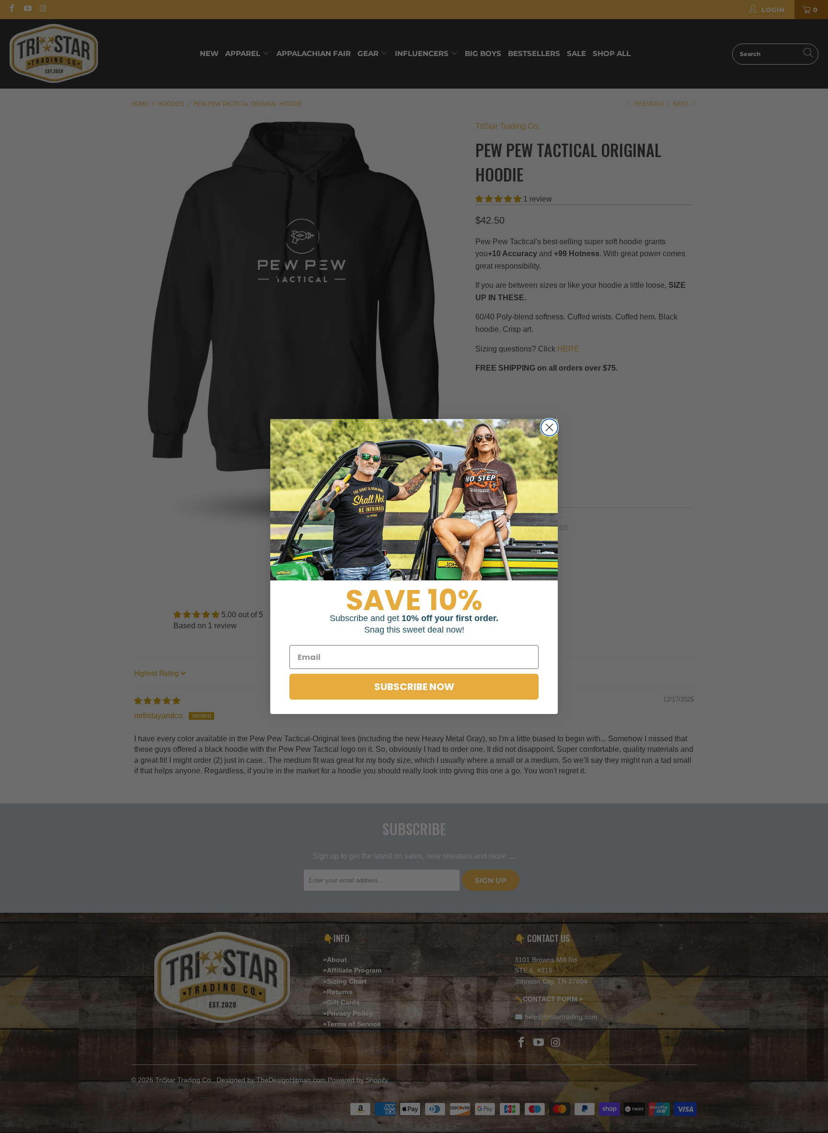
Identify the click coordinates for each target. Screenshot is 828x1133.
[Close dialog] (549, 427)
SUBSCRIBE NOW (414, 686)
